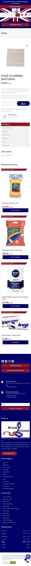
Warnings (5, 131)
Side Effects (5, 135)
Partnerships (6, 515)
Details (4, 142)
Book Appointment (15, 24)
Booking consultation (8, 522)
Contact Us (6, 481)
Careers (5, 474)
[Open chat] (28, 556)
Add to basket (23, 103)
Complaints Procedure (9, 484)
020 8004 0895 (12, 387)
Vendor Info (5, 145)
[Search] (18, 15)
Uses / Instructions (8, 128)
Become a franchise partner (15, 370)
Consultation (6, 518)
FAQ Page (5, 469)
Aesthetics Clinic (7, 499)
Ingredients (5, 138)
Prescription (6, 486)
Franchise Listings (15, 365)
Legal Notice (6, 472)
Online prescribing (7, 504)
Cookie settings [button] (5, 562)
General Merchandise (20, 109)
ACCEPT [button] (13, 562)
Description (5, 124)
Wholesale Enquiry (15, 6)
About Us (5, 462)
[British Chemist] (15, 10)
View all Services (7, 497)
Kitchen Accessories (6, 111)
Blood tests (6, 501)
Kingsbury (5, 465)
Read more (15, 342)
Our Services (6, 513)
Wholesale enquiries (8, 488)
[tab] (15, 124)
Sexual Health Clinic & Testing (11, 508)
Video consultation (8, 520)
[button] (27, 45)
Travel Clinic (6, 511)
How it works (6, 467)
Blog (4, 479)
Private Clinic (6, 506)
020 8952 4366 (12, 397)
